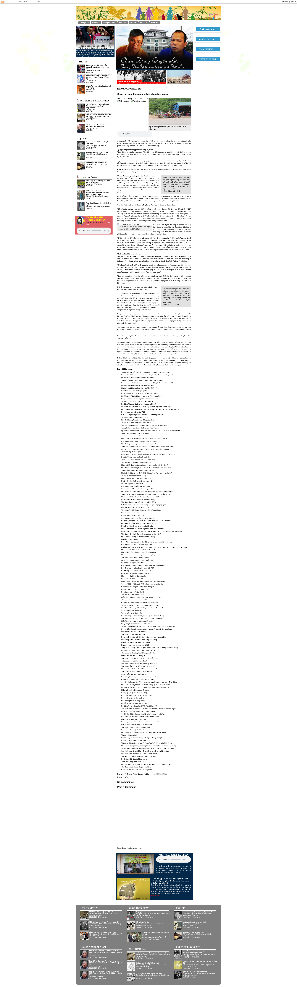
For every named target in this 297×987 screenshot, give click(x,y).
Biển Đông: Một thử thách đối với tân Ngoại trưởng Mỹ (141, 597)
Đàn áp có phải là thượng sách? (133, 701)
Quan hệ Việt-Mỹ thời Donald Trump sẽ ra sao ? (139, 669)
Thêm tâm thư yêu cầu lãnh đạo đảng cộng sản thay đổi (142, 380)
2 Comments (149, 968)
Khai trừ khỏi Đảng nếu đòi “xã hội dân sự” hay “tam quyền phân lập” (146, 473)
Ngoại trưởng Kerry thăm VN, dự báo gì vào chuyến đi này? (143, 616)
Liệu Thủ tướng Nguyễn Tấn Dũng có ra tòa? (138, 420)
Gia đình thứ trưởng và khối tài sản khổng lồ (137, 587)
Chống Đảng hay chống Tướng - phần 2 (103, 922)
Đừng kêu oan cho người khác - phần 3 (103, 932)
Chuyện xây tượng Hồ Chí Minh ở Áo (134, 589)
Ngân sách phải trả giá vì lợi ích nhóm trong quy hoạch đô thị (143, 637)
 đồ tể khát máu (206, 29)
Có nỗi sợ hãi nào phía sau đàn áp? (134, 703)
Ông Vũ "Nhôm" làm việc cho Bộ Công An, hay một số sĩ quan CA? (145, 449)
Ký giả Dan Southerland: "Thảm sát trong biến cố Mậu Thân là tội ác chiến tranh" (151, 431)
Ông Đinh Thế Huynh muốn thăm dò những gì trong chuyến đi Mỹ (145, 685)
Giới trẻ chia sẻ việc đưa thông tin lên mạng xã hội (139, 523)
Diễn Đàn (96, 23)
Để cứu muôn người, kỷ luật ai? (132, 563)
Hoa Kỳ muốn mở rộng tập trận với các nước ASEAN (140, 716)
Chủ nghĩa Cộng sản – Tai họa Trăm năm (136, 545)
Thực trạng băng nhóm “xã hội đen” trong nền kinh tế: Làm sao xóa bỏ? (147, 446)
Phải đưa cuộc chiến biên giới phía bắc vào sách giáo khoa (143, 581)
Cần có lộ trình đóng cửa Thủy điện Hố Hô (136, 695)
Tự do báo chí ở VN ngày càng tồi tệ (134, 417)
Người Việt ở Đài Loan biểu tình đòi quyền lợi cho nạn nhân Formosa (146, 542)
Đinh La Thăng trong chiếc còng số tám (135, 457)
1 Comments (196, 917)
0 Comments (102, 917)
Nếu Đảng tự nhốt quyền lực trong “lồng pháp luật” (139, 677)
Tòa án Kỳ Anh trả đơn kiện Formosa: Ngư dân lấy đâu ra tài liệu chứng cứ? (149, 709)
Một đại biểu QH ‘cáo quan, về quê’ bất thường (138, 552)
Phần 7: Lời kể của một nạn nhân (195, 971)
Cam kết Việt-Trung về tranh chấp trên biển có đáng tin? (142, 608)
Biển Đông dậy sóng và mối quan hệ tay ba (137, 621)
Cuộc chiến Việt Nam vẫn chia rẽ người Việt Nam (139, 489)
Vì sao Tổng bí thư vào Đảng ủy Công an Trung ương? (141, 738)
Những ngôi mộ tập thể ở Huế (96, 162)
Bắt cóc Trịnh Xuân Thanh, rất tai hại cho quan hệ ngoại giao (143, 505)
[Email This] (155, 774)
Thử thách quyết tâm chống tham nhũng (136, 767)
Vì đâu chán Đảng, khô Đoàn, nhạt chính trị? (137, 470)
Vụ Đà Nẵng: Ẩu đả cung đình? (132, 484)
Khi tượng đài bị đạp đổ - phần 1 (101, 912)
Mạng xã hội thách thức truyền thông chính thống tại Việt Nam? (144, 465)
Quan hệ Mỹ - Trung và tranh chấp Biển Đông (138, 536)
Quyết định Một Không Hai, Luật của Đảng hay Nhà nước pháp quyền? (147, 468)
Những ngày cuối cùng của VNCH (133, 412)
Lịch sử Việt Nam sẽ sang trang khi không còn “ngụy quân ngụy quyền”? (147, 491)
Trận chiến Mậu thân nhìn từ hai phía (135, 433)
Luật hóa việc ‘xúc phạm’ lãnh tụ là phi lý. (136, 478)
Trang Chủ (84, 23)
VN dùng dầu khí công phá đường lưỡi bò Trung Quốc (141, 510)
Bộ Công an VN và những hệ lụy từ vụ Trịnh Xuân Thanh (142, 396)
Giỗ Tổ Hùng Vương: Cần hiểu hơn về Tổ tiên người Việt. (142, 415)
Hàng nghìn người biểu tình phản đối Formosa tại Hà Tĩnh (142, 722)
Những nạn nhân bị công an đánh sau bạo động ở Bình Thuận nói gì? (147, 383)
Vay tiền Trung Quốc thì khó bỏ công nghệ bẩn (138, 756)
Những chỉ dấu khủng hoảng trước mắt (135, 740)
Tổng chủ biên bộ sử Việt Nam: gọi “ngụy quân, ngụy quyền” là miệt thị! (147, 494)
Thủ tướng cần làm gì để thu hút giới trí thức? (138, 666)
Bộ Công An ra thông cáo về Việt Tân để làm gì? (139, 706)
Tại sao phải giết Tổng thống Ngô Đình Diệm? (199, 912)
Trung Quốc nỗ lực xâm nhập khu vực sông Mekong (140, 428)
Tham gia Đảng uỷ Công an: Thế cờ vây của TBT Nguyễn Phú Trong (146, 743)
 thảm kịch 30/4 (205, 49)
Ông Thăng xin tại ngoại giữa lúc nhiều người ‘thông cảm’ (142, 444)
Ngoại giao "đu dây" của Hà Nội (132, 592)
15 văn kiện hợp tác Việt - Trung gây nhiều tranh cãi (140, 605)
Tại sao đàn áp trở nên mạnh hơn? (134, 661)
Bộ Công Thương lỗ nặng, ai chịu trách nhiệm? (138, 404)
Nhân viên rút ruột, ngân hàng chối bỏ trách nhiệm (139, 393)
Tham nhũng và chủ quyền (131, 452)
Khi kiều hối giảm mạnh (130, 539)
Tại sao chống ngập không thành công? (136, 727)
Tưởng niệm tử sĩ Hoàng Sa (131, 613)
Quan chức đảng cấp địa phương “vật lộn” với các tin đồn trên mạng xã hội (148, 746)
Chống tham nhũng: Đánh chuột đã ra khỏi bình (138, 679)
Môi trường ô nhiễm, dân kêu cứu (133, 576)
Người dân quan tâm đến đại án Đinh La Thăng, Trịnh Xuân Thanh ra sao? (148, 454)
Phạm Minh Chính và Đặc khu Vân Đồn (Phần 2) (139, 385)
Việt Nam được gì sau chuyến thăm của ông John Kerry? (142, 618)
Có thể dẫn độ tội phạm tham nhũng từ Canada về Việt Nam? (143, 714)
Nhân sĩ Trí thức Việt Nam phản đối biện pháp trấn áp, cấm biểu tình (98, 115)
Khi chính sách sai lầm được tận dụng (135, 690)
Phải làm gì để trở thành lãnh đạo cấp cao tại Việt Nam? (142, 497)
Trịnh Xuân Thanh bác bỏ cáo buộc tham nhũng (139, 460)
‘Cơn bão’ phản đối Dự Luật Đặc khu (134, 391)
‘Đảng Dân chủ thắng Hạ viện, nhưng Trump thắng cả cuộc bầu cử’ (146, 372)
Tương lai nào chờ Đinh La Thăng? (134, 476)
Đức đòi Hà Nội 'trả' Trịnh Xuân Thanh (135, 507)
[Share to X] (161, 774)
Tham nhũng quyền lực (129, 735)
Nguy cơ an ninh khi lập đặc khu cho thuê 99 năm (139, 399)
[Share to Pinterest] (166, 774)
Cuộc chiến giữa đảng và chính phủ (134, 674)
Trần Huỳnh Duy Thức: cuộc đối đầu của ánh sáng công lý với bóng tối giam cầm (98, 106)
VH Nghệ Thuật (109, 23)
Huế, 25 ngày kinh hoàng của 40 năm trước (151, 953)
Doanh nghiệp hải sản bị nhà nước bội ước (137, 526)
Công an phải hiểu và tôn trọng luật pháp (136, 573)
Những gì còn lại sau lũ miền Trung (134, 693)
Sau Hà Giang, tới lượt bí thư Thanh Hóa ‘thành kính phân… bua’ (145, 751)
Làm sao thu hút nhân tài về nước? (134, 632)
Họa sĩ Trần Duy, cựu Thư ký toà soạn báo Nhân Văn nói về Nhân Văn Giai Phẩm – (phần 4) (105, 952)
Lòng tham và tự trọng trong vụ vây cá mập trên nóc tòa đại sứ (144, 438)
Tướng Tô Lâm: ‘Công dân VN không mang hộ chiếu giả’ (142, 584)
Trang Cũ (143, 23)
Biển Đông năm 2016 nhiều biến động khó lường (139, 640)
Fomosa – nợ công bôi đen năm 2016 (135, 645)
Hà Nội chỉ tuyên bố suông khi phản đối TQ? (137, 568)
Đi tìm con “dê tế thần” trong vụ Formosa (136, 642)
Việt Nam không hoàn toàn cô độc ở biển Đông (138, 502)
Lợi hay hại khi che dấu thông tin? (133, 655)
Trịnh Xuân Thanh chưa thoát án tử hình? (136, 436)
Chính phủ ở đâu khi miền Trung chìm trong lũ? (138, 650)
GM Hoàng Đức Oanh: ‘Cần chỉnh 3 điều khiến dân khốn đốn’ (98, 125)
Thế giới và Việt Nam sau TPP (132, 595)
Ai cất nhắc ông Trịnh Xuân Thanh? (134, 762)
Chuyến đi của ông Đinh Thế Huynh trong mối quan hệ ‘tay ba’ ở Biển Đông (149, 682)
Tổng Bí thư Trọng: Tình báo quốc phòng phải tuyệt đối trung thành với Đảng (149, 647)
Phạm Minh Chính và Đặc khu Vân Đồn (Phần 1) (139, 388)
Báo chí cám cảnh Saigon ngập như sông (136, 724)
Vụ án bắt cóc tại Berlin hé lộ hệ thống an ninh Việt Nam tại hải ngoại (146, 407)
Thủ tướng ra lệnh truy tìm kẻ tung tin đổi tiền (138, 653)
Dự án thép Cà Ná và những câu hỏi (134, 759)
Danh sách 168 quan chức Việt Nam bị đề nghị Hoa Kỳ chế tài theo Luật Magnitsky (151, 531)
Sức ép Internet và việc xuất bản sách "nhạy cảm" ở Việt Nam (144, 425)
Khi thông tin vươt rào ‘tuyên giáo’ (133, 719)
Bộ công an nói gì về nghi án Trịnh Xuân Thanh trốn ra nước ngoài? (146, 764)
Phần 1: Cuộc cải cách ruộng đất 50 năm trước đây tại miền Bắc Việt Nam (199, 951)
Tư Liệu (133, 23)
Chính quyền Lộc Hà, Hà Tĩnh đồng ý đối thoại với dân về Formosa (146, 521)
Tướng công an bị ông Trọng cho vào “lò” (136, 422)
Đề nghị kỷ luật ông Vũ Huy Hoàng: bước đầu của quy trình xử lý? (145, 687)
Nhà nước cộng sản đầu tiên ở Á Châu (135, 486)
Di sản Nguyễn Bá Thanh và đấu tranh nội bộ (138, 481)
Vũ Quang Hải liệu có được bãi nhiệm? (135, 624)
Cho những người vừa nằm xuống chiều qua (137, 518)
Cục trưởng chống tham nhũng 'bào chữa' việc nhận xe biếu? (143, 565)
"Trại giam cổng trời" (143, 912)
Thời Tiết (154, 23)
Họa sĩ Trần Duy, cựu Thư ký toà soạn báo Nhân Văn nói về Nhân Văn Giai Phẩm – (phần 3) (105, 962)
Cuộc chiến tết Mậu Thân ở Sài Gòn (149, 973)
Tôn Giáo (122, 23)
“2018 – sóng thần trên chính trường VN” (136, 462)
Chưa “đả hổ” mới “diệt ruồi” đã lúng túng (136, 769)
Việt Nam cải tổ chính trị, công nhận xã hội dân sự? (140, 754)
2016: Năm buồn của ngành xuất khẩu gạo (137, 560)
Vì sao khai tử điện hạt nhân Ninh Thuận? (136, 671)
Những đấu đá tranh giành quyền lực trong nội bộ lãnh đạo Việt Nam (146, 629)
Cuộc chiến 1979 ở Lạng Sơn (132, 579)
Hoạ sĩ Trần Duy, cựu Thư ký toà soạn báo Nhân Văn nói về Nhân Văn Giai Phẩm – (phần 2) (105, 973)
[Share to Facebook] (163, 774)
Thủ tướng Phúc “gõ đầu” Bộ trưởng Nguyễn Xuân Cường (142, 658)
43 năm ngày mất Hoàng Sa (131, 610)
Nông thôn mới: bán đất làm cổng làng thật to (138, 711)
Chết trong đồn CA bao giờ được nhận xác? (137, 571)
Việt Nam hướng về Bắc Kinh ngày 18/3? (136, 557)
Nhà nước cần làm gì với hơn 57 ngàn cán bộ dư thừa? (141, 441)
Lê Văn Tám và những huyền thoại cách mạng (138, 377)
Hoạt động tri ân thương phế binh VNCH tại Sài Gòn (98, 181)
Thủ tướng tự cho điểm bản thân (133, 634)
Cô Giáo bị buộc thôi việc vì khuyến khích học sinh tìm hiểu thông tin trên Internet (97, 192)
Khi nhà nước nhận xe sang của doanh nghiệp (138, 555)
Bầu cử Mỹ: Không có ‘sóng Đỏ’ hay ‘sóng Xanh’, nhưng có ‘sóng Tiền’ (147, 375)
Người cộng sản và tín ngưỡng (132, 698)
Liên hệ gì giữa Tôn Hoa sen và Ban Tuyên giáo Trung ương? (144, 732)
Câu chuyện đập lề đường (130, 513)
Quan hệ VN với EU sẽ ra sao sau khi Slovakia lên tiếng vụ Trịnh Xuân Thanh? (150, 409)
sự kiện (125, 777)
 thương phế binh (206, 59)
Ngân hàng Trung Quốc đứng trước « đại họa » (138, 730)
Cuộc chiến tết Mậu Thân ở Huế (147, 963)
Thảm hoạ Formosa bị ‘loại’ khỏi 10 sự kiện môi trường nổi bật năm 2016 (148, 626)
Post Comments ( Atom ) (135, 848)
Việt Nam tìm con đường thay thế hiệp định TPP (139, 664)
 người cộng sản (206, 39)
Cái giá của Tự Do (142, 922)
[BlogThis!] (158, 774)
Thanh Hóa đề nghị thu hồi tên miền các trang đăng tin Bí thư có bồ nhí (147, 748)
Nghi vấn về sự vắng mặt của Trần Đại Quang (138, 499)
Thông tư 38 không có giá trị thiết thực (135, 600)
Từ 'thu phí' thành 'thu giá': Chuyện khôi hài (137, 401)
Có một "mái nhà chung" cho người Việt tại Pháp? (139, 602)
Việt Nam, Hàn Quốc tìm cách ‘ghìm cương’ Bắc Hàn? (141, 534)
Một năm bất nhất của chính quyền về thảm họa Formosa (142, 529)
